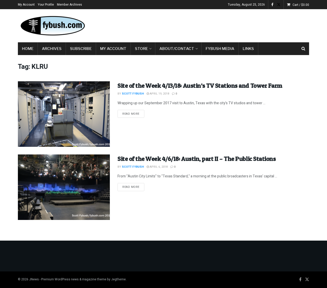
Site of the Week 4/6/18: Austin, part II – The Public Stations (197, 158)
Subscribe (81, 48)
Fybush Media (220, 48)
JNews (34, 279)
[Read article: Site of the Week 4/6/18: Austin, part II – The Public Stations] (64, 187)
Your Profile (46, 4)
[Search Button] (303, 48)
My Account (26, 4)
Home (27, 48)
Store (141, 48)
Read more (133, 113)
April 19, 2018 (159, 93)
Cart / (301, 5)
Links (248, 48)
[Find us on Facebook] (272, 4)
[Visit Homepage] (52, 26)
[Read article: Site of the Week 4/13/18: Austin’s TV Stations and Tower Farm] (64, 114)
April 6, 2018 (158, 167)
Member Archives (69, 4)
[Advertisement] (216, 24)
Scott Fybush (133, 93)
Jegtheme (118, 279)
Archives (52, 48)
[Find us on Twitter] (279, 4)
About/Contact (176, 48)
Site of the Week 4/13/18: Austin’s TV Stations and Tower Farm (200, 85)
